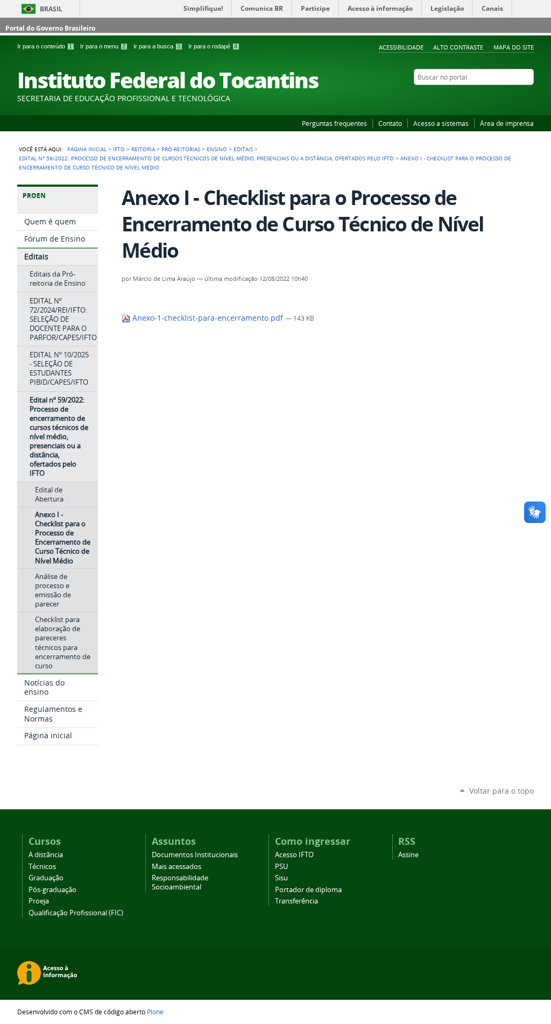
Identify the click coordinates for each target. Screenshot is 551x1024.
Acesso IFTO (294, 854)
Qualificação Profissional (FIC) (76, 912)
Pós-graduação (52, 889)
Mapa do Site (513, 47)
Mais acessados (176, 866)
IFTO (119, 149)
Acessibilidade (401, 47)
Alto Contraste (458, 47)
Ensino (217, 149)
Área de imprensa (507, 123)
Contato (390, 123)
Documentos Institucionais (195, 854)
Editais (243, 149)
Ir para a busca (156, 46)
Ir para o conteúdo (44, 46)
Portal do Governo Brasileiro (50, 28)
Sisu (281, 877)
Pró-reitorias (180, 149)
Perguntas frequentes (334, 123)
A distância (46, 854)
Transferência (296, 901)
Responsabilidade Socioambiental (180, 882)
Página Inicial (87, 149)
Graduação (46, 877)
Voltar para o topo (501, 791)
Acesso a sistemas (441, 123)
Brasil (51, 8)
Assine (408, 854)
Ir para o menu (102, 46)
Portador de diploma (308, 889)
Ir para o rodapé (212, 46)
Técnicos (42, 866)
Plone (155, 1011)
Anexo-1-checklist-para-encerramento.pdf (207, 318)
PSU (281, 866)
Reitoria (143, 149)
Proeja (39, 901)
